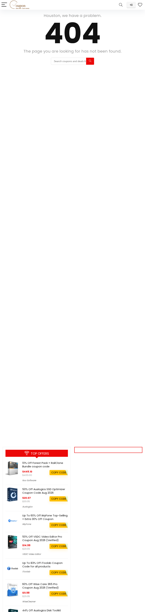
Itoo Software (29, 480)
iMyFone (26, 524)
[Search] (121, 5)
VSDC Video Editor (31, 554)
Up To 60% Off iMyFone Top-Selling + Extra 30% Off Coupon (45, 517)
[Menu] (4, 5)
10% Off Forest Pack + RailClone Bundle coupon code (42, 464)
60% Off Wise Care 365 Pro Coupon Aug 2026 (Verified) (40, 585)
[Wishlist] (140, 5)
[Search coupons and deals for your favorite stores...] (90, 61)
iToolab (26, 571)
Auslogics (27, 506)
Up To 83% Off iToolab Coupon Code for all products (42, 564)
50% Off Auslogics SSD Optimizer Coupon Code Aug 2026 (43, 491)
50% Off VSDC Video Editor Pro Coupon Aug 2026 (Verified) (42, 538)
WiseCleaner (28, 601)
